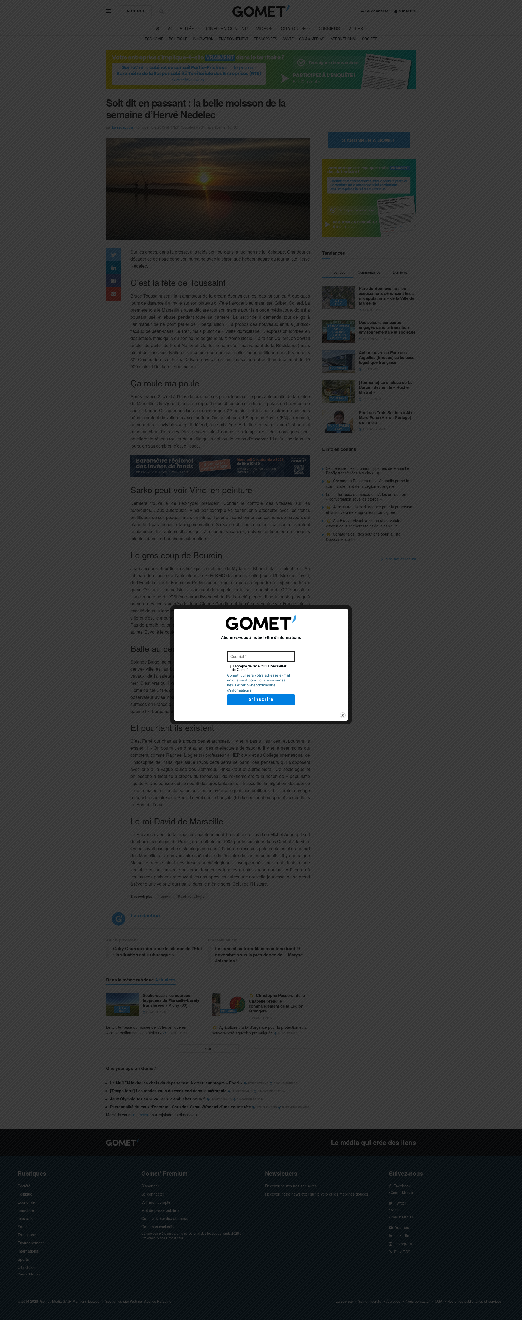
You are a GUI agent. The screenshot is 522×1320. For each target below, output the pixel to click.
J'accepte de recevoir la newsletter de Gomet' (259, 667)
